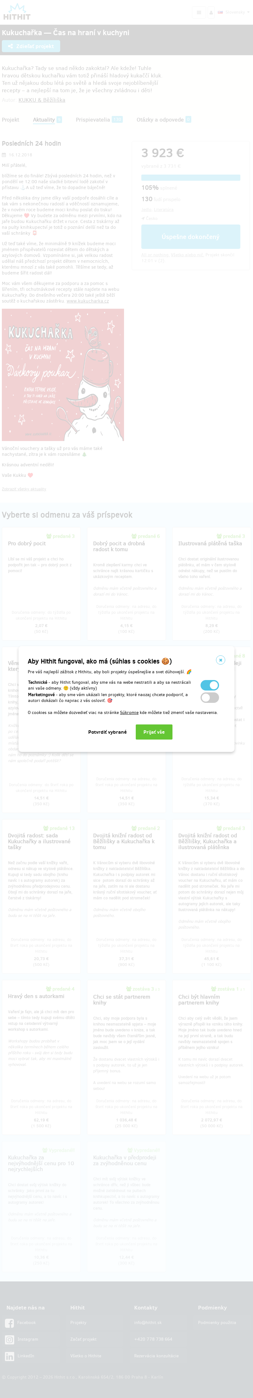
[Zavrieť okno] (220, 660)
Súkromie (129, 712)
